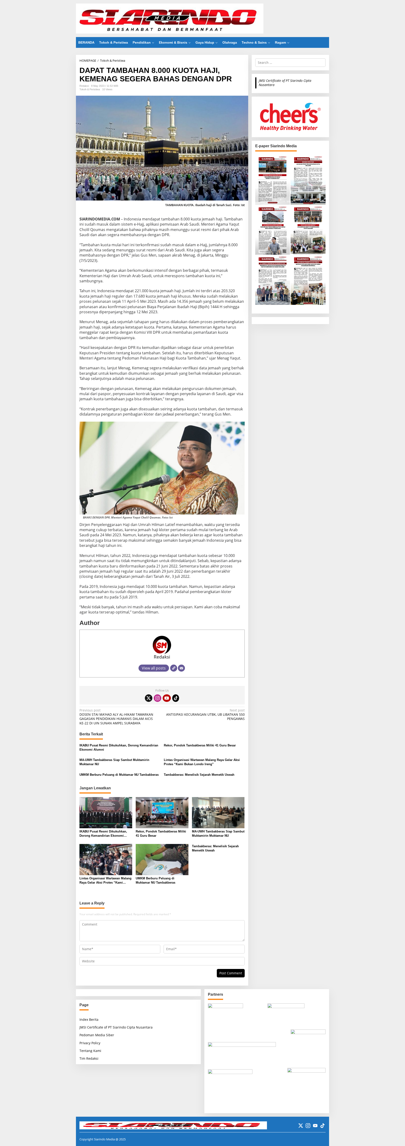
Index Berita (88, 1019)
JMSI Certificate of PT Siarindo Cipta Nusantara (285, 82)
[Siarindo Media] (169, 18)
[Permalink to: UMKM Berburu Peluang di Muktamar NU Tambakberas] (162, 859)
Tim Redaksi (88, 1058)
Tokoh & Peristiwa (89, 89)
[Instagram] (157, 698)
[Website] (173, 668)
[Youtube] (167, 698)
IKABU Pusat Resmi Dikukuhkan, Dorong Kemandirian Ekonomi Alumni (118, 747)
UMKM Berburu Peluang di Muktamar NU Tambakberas (119, 774)
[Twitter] (148, 698)
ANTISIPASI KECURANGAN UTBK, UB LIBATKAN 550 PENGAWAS (205, 714)
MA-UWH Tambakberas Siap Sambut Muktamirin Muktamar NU (114, 762)
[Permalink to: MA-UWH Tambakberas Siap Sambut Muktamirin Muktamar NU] (218, 812)
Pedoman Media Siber (96, 1035)
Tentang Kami (90, 1050)
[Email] (181, 668)
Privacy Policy (89, 1043)
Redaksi (162, 657)
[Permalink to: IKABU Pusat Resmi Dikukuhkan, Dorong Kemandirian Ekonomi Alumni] (105, 812)
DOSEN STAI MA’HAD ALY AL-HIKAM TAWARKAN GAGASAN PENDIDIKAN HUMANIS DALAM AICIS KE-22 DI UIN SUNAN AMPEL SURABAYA (116, 716)
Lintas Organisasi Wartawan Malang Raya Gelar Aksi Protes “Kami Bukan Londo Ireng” (202, 762)
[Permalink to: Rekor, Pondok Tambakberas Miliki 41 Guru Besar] (162, 812)
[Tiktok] (175, 698)
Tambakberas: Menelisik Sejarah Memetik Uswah (199, 774)
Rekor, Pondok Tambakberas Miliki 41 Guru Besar (200, 745)
